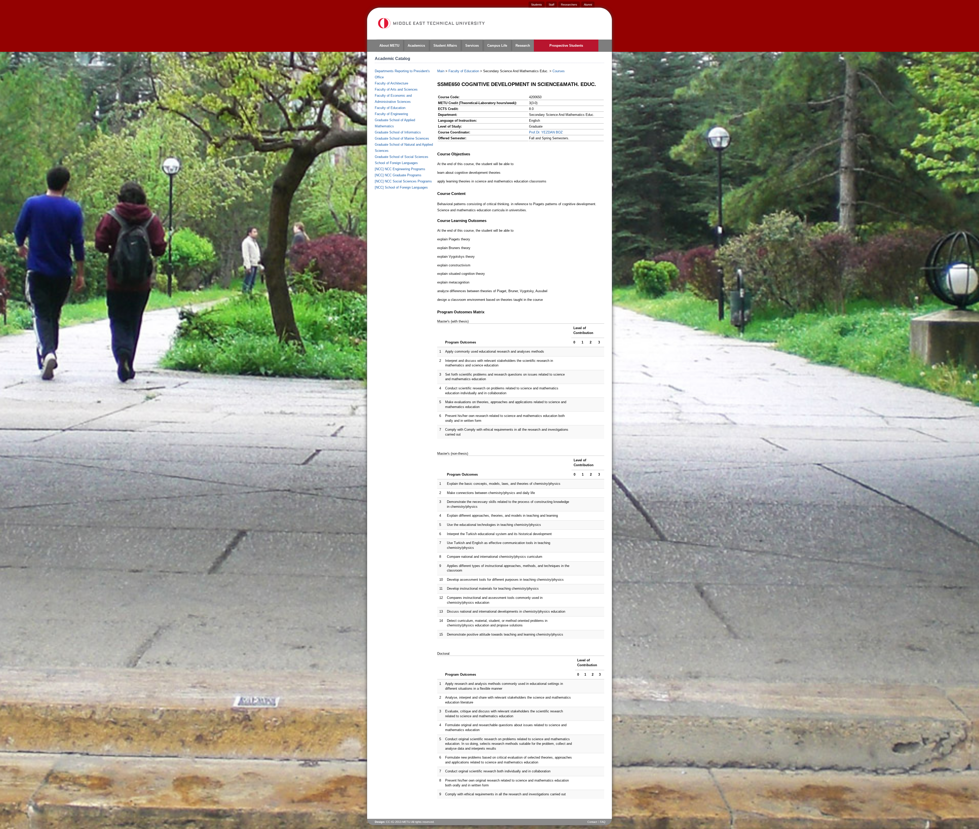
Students (536, 4)
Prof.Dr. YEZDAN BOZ (546, 132)
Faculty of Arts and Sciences (396, 89)
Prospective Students (566, 45)
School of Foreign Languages (396, 163)
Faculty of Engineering (391, 114)
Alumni (588, 4)
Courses (558, 71)
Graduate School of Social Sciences (401, 157)
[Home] (431, 23)
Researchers (569, 4)
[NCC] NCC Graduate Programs (398, 175)
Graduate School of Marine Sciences (402, 138)
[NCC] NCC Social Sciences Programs (403, 181)
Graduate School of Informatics (398, 132)
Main (440, 71)
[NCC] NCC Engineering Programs (400, 169)
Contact (592, 822)
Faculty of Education (390, 108)
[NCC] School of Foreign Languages (401, 187)
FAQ (603, 822)
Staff (551, 4)
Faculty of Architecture (391, 83)
